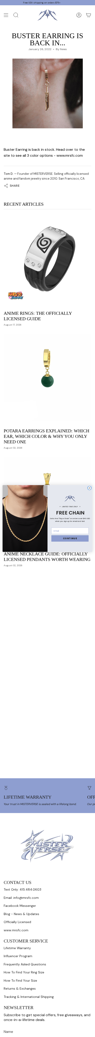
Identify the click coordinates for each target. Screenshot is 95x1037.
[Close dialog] (90, 488)
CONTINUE (70, 538)
